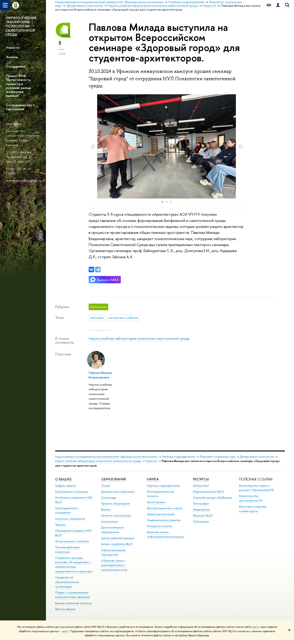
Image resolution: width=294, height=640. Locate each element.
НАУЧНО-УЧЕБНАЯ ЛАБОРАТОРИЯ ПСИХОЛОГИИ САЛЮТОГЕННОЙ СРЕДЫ (21, 26)
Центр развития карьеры (117, 538)
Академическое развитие (164, 520)
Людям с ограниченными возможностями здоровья (72, 595)
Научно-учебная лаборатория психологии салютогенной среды (139, 338)
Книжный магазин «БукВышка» (212, 497)
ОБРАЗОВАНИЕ (113, 479)
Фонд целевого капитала (72, 541)
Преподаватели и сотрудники (67, 510)
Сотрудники (15, 66)
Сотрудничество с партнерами (20, 107)
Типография (201, 503)
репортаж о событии (123, 318)
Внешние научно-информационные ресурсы (165, 534)
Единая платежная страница (73, 603)
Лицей (105, 486)
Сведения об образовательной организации (67, 581)
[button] (92, 146)
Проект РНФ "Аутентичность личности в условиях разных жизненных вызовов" (18, 86)
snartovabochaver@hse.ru (23, 180)
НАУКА (153, 479)
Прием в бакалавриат (115, 503)
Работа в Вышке (65, 609)
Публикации (201, 521)
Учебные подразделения (178, 457)
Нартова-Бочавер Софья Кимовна (23, 140)
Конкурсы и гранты (159, 526)
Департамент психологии (257, 457)
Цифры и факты (65, 486)
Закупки (60, 525)
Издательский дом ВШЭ (208, 492)
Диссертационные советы (165, 508)
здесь (255, 627)
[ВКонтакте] (91, 269)
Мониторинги (156, 502)
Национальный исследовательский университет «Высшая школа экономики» (106, 457)
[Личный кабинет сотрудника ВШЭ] (277, 5)
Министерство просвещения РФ (251, 498)
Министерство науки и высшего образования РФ (256, 488)
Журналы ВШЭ (202, 515)
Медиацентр (201, 509)
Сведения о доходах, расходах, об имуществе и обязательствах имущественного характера (73, 564)
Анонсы (12, 57)
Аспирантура (109, 521)
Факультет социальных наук (217, 457)
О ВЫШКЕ (63, 479)
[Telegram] (98, 269)
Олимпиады (108, 497)
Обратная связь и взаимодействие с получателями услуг (114, 565)
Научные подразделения (163, 486)
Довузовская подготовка (117, 492)
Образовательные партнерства (113, 552)
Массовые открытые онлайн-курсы (253, 509)
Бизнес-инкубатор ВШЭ (117, 544)
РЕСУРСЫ (201, 479)
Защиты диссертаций (160, 514)
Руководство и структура (71, 492)
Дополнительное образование (112, 529)
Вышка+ (106, 509)
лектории (97, 318)
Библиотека (201, 486)
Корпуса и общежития (70, 519)
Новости (12, 47)
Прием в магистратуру (116, 515)
